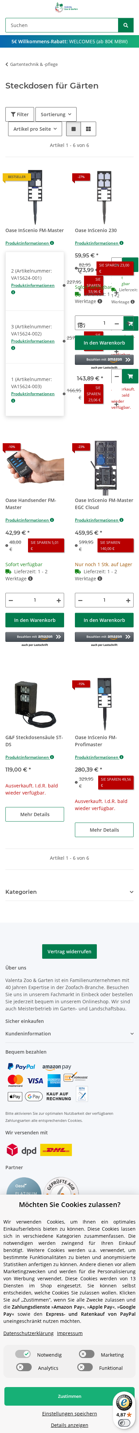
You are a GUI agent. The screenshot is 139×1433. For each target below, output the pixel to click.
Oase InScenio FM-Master (34, 230)
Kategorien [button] (21, 892)
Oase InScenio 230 (96, 230)
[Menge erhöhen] (116, 292)
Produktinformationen (27, 243)
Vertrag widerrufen (69, 951)
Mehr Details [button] (35, 814)
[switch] (23, 1354)
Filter (22, 114)
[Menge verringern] (117, 265)
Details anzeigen (69, 1425)
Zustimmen (69, 1396)
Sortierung (53, 114)
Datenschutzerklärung (28, 1333)
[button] (73, 129)
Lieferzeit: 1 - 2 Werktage (96, 297)
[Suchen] (126, 25)
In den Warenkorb (104, 343)
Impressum (70, 1333)
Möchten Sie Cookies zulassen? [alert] (69, 1204)
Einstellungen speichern (69, 1413)
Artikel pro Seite (32, 129)
